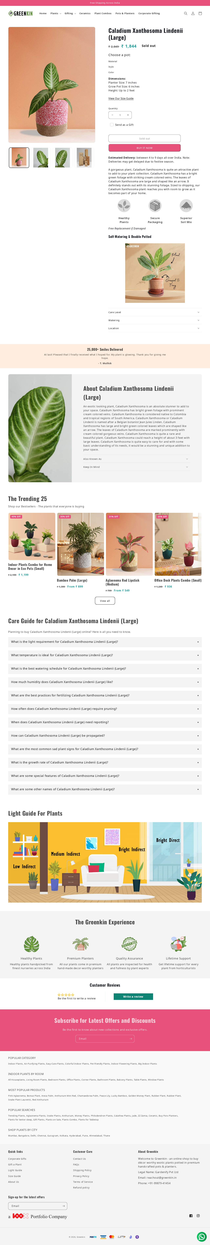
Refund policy (81, 1187)
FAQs (76, 1164)
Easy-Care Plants (55, 1063)
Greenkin (81, 1237)
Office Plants (73, 1079)
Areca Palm (47, 1095)
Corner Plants (89, 1079)
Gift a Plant (14, 1164)
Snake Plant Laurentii (19, 1099)
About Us (13, 1181)
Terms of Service (83, 1181)
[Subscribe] (130, 1039)
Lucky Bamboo (119, 1095)
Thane (106, 1135)
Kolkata (64, 1135)
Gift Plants (38, 1119)
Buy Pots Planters (168, 1115)
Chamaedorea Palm (87, 1095)
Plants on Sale (53, 1119)
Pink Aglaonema (16, 1095)
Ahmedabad (95, 1135)
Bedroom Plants (56, 1079)
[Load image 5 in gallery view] (84, 158)
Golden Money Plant (139, 1095)
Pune (85, 1135)
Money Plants (82, 1115)
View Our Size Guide (121, 98)
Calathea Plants (122, 1115)
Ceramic (153, 1115)
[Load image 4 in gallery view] (62, 158)
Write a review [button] (133, 996)
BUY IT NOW (145, 147)
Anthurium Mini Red (65, 1095)
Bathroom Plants (106, 1079)
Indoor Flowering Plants (124, 1063)
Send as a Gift (124, 125)
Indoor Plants (15, 1063)
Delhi (33, 1135)
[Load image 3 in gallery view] (41, 158)
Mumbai (12, 1135)
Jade (134, 1115)
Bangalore (23, 1135)
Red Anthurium (40, 1099)
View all (105, 600)
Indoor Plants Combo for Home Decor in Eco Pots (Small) (30, 566)
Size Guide (14, 1176)
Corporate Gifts (17, 1158)
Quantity (113, 108)
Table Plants (140, 1079)
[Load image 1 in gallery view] (19, 158)
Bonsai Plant (33, 1095)
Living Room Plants (36, 1079)
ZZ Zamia (142, 1115)
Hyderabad (75, 1135)
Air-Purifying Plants (34, 1063)
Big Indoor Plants (147, 1063)
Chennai (41, 1135)
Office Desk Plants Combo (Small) (178, 580)
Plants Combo (69, 1119)
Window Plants (156, 1079)
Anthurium (67, 1115)
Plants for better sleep (20, 1119)
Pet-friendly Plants (100, 1063)
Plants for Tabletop (88, 1119)
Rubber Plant (159, 1095)
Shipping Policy (82, 1170)
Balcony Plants (124, 1079)
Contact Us (79, 1158)
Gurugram (52, 1135)
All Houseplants (16, 1079)
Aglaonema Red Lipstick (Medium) (122, 582)
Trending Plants (16, 1115)
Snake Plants (54, 1115)
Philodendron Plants (102, 1115)
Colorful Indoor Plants (77, 1063)
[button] (56, 13)
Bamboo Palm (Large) (72, 580)
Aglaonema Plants (36, 1115)
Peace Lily (105, 1095)
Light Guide (15, 1170)
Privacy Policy (81, 1176)
